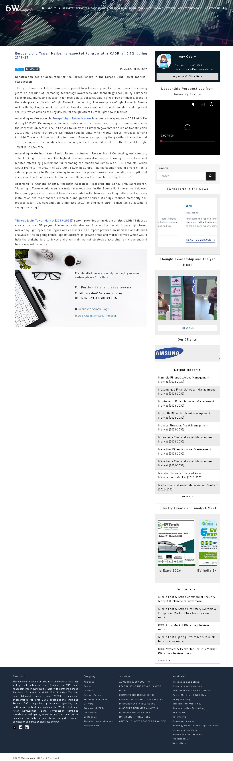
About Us (54, 8)
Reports (67, 8)
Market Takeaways (190, 8)
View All (188, 328)
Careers (88, 691)
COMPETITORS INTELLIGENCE (137, 695)
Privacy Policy (92, 695)
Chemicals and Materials (188, 686)
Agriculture (179, 743)
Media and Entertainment (188, 734)
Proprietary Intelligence (146, 8)
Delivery (89, 704)
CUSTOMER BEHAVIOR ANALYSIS (138, 708)
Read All (164, 660)
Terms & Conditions (96, 699)
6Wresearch (27, 758)
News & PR (117, 8)
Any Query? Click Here (187, 76)
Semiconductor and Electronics (191, 691)
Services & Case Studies (92, 8)
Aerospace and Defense (187, 682)
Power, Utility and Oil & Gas (189, 695)
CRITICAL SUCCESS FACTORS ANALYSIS (143, 721)
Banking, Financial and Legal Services (196, 726)
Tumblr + (32, 69)
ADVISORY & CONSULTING (134, 682)
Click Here (101, 277)
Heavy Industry (182, 699)
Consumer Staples (184, 721)
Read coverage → (164, 240)
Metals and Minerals (185, 730)
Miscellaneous (181, 739)
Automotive (179, 717)
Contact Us (212, 8)
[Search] (211, 176)
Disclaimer (90, 713)
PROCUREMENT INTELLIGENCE (137, 704)
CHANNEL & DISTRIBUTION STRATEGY (142, 699)
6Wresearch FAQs (94, 708)
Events (170, 8)
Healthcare (179, 713)
